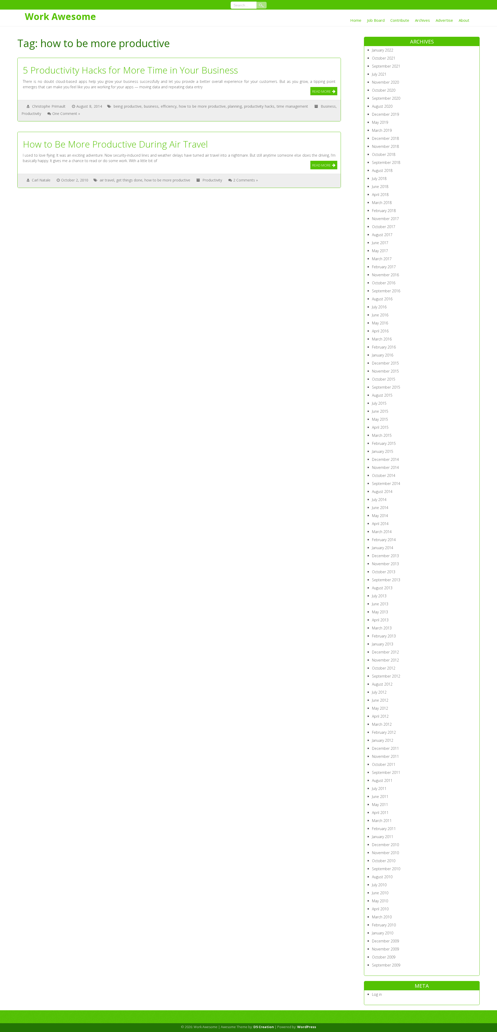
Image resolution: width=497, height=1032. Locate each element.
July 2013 (379, 595)
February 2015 (384, 443)
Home (355, 20)
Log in (377, 994)
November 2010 (385, 852)
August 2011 (382, 780)
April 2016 (380, 331)
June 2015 (380, 411)
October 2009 (383, 957)
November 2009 (385, 949)
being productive (128, 106)
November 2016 (385, 274)
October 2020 (383, 90)
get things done (129, 180)
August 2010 (382, 876)
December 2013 (385, 555)
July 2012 (379, 692)
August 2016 (382, 298)
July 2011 (379, 788)
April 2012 (380, 716)
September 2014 (386, 483)
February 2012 (384, 732)
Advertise (444, 20)
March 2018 (382, 202)
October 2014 (383, 475)
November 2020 (385, 82)
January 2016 (382, 355)
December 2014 (385, 459)
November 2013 (385, 563)
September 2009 (386, 965)
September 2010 (386, 868)
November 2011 (385, 756)
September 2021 (386, 66)
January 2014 (382, 547)
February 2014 (384, 539)
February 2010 (384, 924)
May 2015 (380, 419)
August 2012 (382, 684)
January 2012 (382, 740)
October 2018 (383, 154)
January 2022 (382, 50)
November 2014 (385, 467)
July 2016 (379, 306)
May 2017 (380, 250)
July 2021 (379, 74)
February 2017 (384, 266)
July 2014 (379, 499)
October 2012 (383, 668)
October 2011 (383, 764)
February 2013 (384, 636)
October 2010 (383, 860)
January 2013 (382, 644)
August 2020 (382, 106)
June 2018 (380, 186)
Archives (422, 20)
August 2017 (382, 234)
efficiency (169, 106)
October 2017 (383, 226)
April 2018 (380, 194)
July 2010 (379, 884)
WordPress (306, 1026)
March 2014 (382, 531)
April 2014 (380, 523)
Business (328, 106)
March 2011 (382, 820)
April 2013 (380, 619)
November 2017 (385, 218)
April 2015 (380, 427)
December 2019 (385, 114)
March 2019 (382, 130)
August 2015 (382, 395)
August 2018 (382, 170)
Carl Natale (41, 180)
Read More (321, 91)
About (464, 20)
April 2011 (380, 812)
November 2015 (385, 371)
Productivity (31, 113)
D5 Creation (263, 1026)
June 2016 (380, 314)
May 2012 (380, 708)
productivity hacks (259, 106)
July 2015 (379, 403)
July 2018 (379, 178)
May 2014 (380, 515)
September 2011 (386, 772)
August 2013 (382, 587)
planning (235, 106)
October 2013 (383, 571)
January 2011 (382, 836)
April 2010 (380, 908)
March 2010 (382, 916)
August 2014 (382, 491)
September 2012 (386, 676)
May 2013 (380, 611)
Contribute (399, 20)
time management (292, 106)
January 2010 (382, 933)
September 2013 (386, 579)
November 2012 (385, 660)
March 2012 (382, 724)
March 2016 (382, 339)
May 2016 (380, 323)
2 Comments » (245, 180)
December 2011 (385, 748)
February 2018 (384, 210)
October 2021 (383, 58)
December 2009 (385, 941)
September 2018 (386, 162)
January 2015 (382, 451)
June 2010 (380, 892)
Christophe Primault (48, 106)
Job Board (376, 20)
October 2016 (383, 282)
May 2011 (380, 804)
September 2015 (386, 387)
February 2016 (384, 347)
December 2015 (385, 363)
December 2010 (385, 844)
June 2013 (380, 603)
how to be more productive (202, 106)
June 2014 (380, 507)
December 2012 (385, 652)
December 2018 (385, 138)
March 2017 (382, 258)
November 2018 (385, 146)
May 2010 (380, 900)
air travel (107, 180)
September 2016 (386, 290)
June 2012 (380, 700)
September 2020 (386, 98)
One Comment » (66, 113)
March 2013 (382, 628)
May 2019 (380, 122)
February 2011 (384, 828)
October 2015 (383, 379)
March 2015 (382, 435)
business (151, 106)
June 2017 (380, 242)
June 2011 (380, 796)
